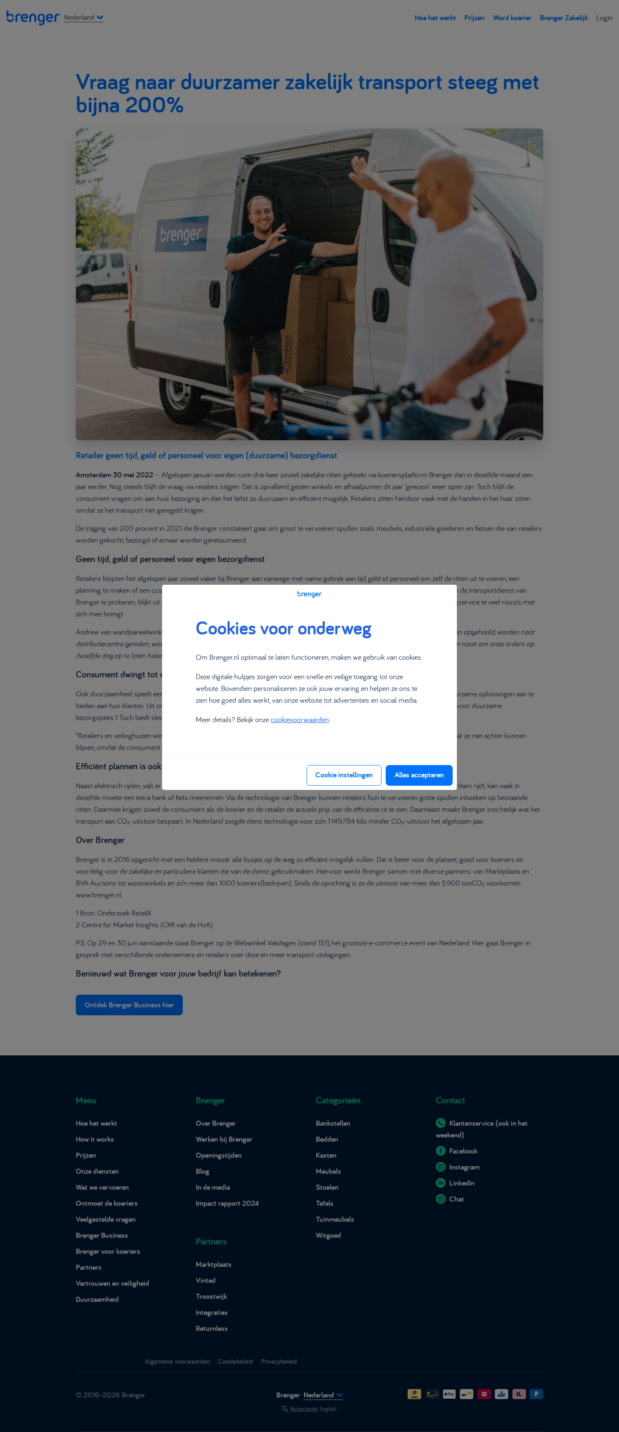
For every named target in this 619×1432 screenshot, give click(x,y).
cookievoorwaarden (300, 719)
